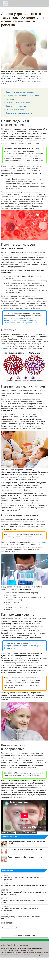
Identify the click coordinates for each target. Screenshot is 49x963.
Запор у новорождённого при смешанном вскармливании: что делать (24, 901)
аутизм (13, 648)
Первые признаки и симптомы (18, 102)
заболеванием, (7, 76)
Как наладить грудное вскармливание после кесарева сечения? (21, 918)
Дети (13, 833)
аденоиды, (31, 320)
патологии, (5, 348)
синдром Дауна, (26, 646)
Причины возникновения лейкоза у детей (22, 95)
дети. (41, 76)
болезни (16, 188)
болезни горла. (19, 487)
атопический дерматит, (13, 318)
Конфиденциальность (21, 945)
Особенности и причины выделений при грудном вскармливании (19, 909)
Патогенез (10, 99)
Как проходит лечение (15, 109)
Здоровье (5, 833)
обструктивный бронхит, (14, 323)
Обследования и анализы (16, 106)
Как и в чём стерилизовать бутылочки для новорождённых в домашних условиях (23, 893)
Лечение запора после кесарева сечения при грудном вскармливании (21, 878)
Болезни (20, 833)
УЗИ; (7, 605)
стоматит (22, 477)
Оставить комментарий (24, 935)
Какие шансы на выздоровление (19, 113)
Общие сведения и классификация (20, 92)
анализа (43, 542)
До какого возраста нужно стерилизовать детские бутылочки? (24, 886)
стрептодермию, (10, 320)
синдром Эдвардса (11, 646)
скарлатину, (22, 320)
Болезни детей (30, 833)
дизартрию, (27, 318)
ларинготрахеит (30, 323)
